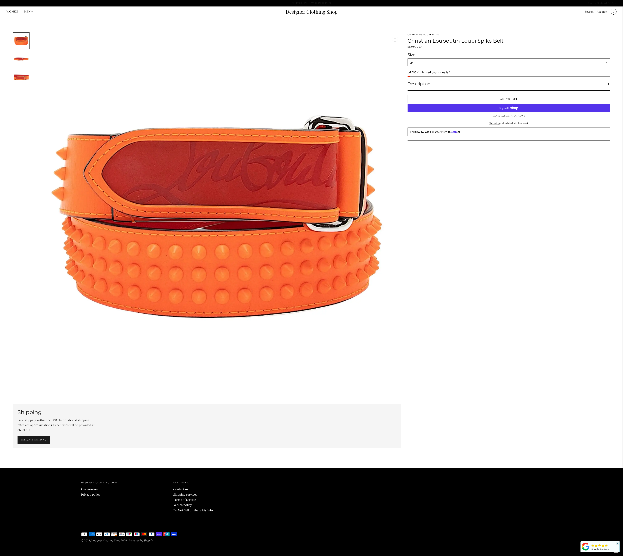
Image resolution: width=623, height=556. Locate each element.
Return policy (182, 505)
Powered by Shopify (141, 540)
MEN (27, 11)
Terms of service (184, 500)
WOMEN (12, 11)
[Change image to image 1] (21, 41)
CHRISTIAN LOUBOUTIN (423, 34)
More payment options (509, 115)
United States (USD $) (601, 3)
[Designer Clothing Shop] (585, 550)
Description (419, 83)
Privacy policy (90, 494)
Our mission (89, 489)
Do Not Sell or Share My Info (193, 510)
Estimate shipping (34, 439)
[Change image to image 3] (21, 77)
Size (411, 54)
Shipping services (185, 494)
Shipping (494, 123)
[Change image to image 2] (21, 59)
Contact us (180, 489)
